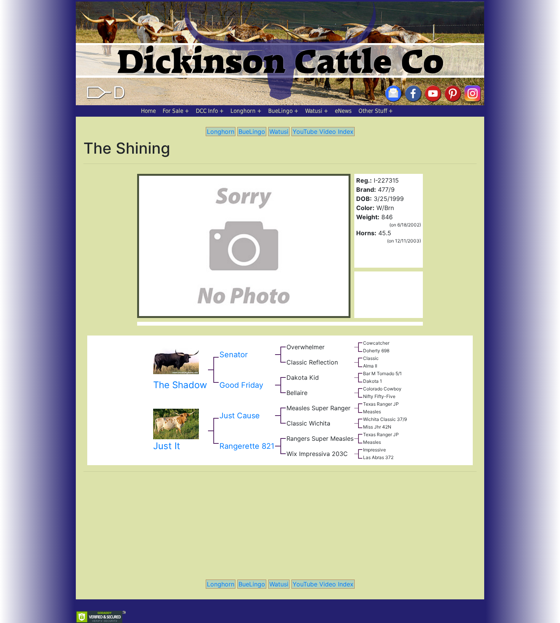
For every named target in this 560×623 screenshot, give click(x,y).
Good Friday (241, 385)
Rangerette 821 (246, 446)
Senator (233, 354)
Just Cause (239, 415)
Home (148, 111)
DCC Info (207, 111)
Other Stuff (372, 111)
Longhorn (243, 111)
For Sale (173, 111)
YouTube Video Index (323, 131)
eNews (343, 111)
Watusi (313, 111)
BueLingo (280, 111)
